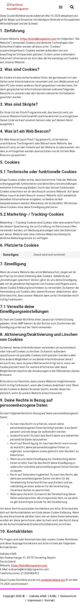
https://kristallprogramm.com (38, 38)
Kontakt (50, 600)
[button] (61, 7)
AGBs (52, 596)
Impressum (35, 600)
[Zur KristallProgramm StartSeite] (20, 7)
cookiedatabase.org (53, 579)
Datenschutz (68, 596)
